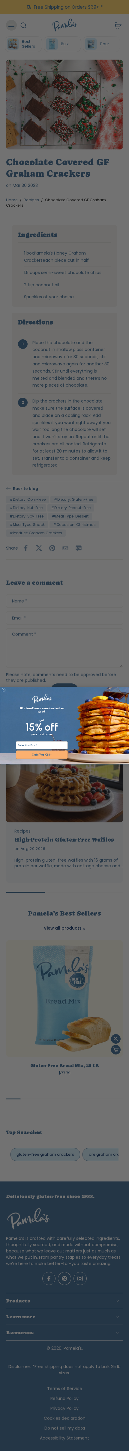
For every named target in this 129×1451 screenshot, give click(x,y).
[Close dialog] (3, 689)
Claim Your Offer (42, 754)
